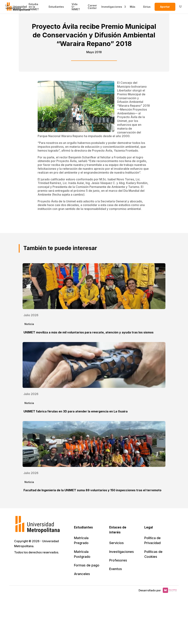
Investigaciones (111, 6)
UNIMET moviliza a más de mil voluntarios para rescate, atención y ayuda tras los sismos (88, 332)
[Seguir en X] (17, 563)
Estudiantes (56, 6)
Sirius (147, 6)
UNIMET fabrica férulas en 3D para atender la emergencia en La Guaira (76, 411)
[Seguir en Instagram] (49, 563)
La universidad (13, 6)
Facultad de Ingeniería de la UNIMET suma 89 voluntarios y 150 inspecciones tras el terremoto (92, 490)
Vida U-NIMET (76, 7)
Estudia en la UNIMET (34, 7)
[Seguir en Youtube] (41, 563)
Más (132, 6)
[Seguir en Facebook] (25, 563)
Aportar (165, 6)
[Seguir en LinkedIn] (33, 563)
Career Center (92, 6)
